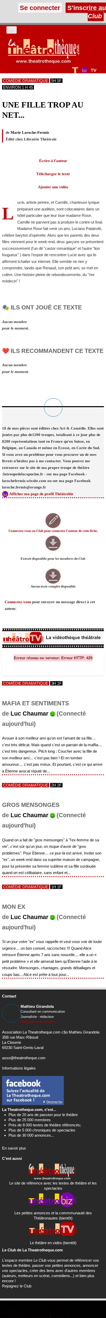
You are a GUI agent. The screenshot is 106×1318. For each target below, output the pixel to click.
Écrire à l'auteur (53, 161)
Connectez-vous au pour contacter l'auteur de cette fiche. (53, 531)
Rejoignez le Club (16, 1286)
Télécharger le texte (53, 174)
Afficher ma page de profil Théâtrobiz (41, 494)
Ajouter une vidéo (53, 187)
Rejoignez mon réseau (37, 1022)
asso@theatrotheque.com (24, 1058)
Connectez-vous (18, 602)
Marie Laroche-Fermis (30, 132)
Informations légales (19, 1068)
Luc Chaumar (29, 713)
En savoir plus (14, 1148)
